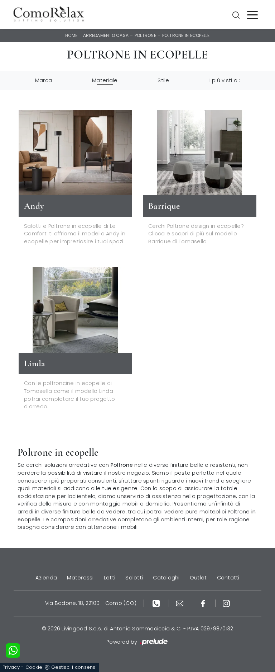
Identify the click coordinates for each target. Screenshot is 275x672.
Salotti (134, 577)
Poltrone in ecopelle (186, 35)
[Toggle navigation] (252, 14)
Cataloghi (166, 577)
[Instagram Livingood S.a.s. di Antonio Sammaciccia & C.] (226, 603)
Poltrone (145, 35)
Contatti (228, 577)
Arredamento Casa (106, 35)
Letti (109, 577)
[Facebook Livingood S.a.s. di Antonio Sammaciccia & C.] (204, 603)
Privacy (11, 667)
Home (71, 35)
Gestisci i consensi (74, 667)
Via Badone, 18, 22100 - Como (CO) (90, 603)
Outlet (198, 577)
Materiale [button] (104, 80)
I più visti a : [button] (224, 80)
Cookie (34, 667)
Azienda (46, 577)
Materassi (80, 577)
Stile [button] (163, 80)
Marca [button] (43, 80)
